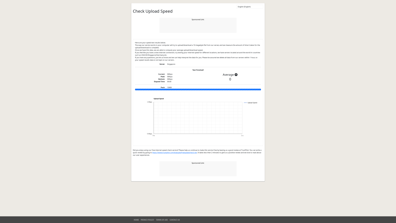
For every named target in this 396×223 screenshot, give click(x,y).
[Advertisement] (198, 27)
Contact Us (175, 220)
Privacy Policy (147, 220)
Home (136, 220)
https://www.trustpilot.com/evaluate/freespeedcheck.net (174, 152)
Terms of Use (162, 220)
